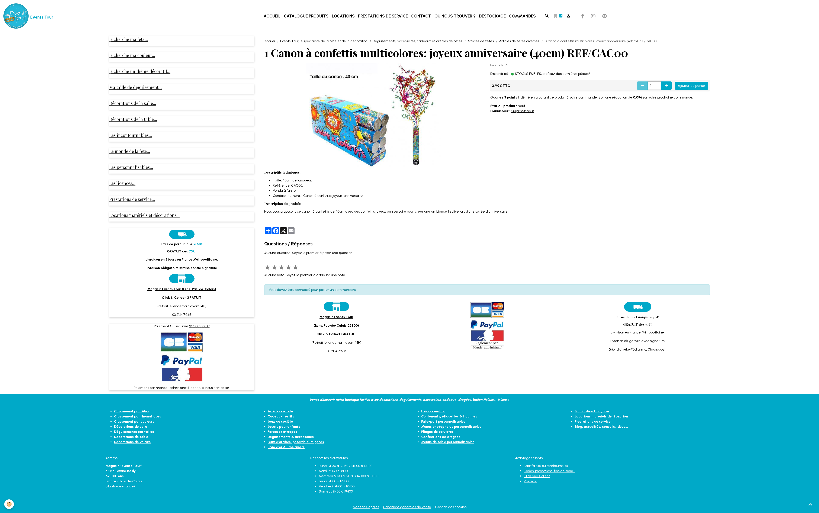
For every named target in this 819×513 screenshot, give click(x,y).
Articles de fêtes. (481, 41)
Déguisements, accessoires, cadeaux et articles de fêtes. (418, 41)
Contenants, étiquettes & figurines (449, 416)
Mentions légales (366, 507)
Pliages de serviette (437, 432)
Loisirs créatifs (433, 411)
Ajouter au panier (691, 86)
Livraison (617, 332)
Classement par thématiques (137, 416)
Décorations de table (131, 437)
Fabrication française (592, 411)
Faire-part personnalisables (443, 421)
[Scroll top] (810, 504)
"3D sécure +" (199, 326)
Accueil (272, 16)
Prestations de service (383, 16)
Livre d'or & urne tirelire (286, 447)
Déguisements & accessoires (291, 437)
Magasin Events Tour (336, 317)
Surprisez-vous (522, 111)
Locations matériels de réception (601, 416)
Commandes (522, 16)
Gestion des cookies (450, 507)
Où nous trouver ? (455, 16)
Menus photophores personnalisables (451, 427)
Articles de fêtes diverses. (519, 41)
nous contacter (217, 388)
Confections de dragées (440, 437)
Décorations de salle (130, 427)
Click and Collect (537, 476)
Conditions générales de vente (407, 507)
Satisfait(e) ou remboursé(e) (546, 466)
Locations (343, 16)
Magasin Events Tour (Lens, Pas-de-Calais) (181, 289)
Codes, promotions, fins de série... (549, 471)
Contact (421, 16)
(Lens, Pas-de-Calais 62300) (336, 325)
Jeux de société (280, 421)
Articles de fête (280, 411)
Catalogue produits (306, 16)
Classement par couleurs (134, 421)
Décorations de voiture (132, 442)
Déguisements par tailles (134, 432)
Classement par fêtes (131, 411)
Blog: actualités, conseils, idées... (601, 427)
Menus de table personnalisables (447, 442)
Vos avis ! (530, 481)
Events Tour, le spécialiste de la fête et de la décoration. (324, 41)
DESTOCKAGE (492, 16)
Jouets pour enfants (284, 427)
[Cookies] (9, 504)
